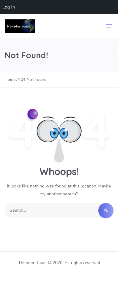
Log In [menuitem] (8, 6)
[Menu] (109, 26)
